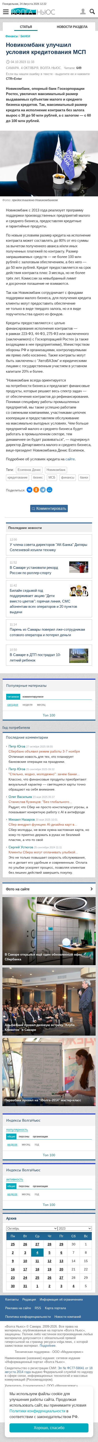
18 (37, 1269)
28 (49, 1244)
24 (25, 1277)
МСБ (52, 477)
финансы (67, 477)
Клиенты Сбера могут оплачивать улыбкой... (43, 852)
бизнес (38, 477)
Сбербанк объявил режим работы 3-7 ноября (44, 751)
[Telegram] (43, 490)
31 (25, 1286)
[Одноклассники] (36, 490)
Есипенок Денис (29, 470)
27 (37, 1244)
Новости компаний (67, 1316)
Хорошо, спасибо (49, 1428)
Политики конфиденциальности (37, 1411)
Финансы (11, 36)
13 (61, 1261)
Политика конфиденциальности (28, 1316)
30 (13, 1286)
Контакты (12, 1299)
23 (13, 1277)
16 (13, 1269)
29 (61, 1244)
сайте (70, 459)
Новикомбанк (56, 470)
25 (13, 1244)
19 (49, 1269)
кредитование (17, 477)
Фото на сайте (17, 889)
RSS (38, 1308)
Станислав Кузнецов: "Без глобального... (40, 802)
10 (25, 1261)
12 (49, 1261)
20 (61, 1269)
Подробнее (47, 1345)
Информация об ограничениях (61, 1299)
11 (37, 1261)
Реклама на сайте (18, 1308)
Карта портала (55, 1308)
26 (25, 1244)
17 (25, 1269)
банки (84, 477)
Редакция (29, 1299)
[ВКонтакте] (29, 490)
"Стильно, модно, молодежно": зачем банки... (44, 774)
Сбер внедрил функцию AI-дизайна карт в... (43, 824)
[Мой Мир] (49, 490)
